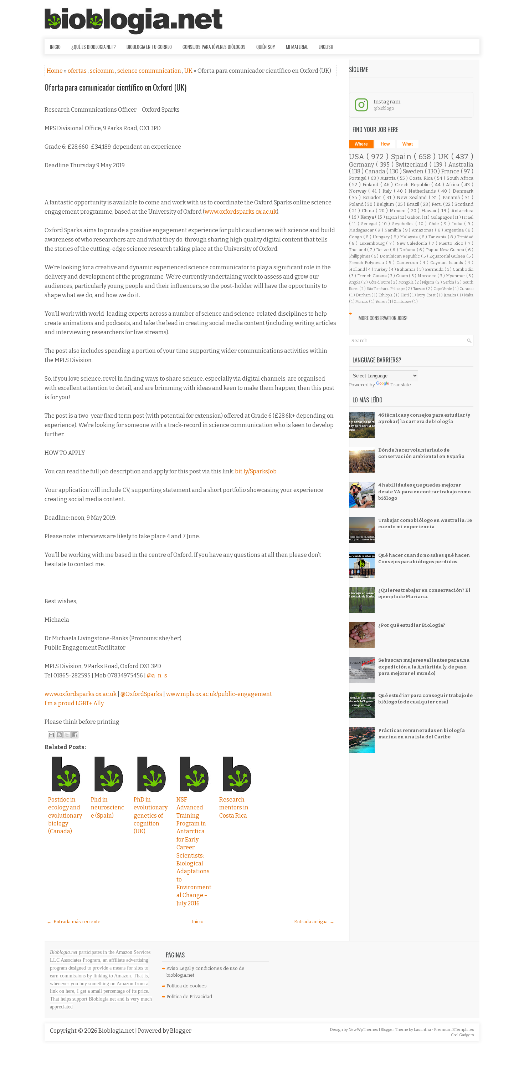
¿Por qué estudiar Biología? (411, 625)
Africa (453, 184)
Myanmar (456, 275)
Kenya (367, 217)
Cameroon (408, 262)
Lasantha (423, 1029)
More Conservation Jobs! (383, 317)
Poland (357, 204)
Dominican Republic (400, 256)
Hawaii (429, 210)
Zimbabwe (403, 301)
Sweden (414, 171)
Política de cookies (186, 985)
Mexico (398, 210)
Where (361, 144)
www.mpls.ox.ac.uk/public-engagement (219, 694)
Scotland (463, 204)
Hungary (382, 236)
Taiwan (419, 288)
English (326, 46)
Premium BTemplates (454, 1029)
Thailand (358, 249)
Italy (388, 191)
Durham (364, 295)
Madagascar (362, 230)
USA (358, 156)
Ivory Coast (426, 295)
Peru (437, 204)
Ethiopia (386, 295)
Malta (468, 295)
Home (55, 70)
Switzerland (413, 164)
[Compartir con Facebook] (74, 734)
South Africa (460, 178)
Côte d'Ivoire (380, 282)
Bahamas (407, 269)
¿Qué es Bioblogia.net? (93, 46)
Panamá (452, 197)
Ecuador (373, 197)
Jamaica (450, 295)
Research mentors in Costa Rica (233, 807)
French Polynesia (367, 262)
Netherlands (423, 191)
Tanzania (438, 236)
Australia (460, 164)
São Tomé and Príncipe (386, 288)
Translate (400, 384)
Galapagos (442, 217)
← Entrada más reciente (74, 921)
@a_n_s (157, 675)
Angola (355, 282)
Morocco (427, 275)
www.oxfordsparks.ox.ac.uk (241, 211)
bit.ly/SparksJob (256, 471)
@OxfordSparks (141, 694)
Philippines (360, 256)
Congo (356, 236)
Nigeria (428, 282)
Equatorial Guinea (447, 256)
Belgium (385, 204)
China (369, 210)
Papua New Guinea (445, 249)
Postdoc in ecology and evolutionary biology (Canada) (65, 815)
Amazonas (423, 230)
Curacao (466, 288)
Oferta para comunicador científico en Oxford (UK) (115, 87)
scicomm (102, 70)
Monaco (362, 301)
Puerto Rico (452, 243)
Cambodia (463, 269)
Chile (435, 223)
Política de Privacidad (189, 996)
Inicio (55, 46)
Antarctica (462, 210)
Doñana (407, 249)
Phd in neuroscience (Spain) (107, 807)
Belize (383, 249)
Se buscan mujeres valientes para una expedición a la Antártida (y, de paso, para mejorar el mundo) (423, 666)
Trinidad (465, 236)
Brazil (413, 204)
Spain (402, 156)
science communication (149, 70)
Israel (467, 217)
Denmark (463, 191)
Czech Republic (413, 184)
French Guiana (372, 275)
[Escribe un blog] (59, 734)
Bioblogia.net (116, 1030)
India (458, 223)
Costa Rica (421, 178)
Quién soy (265, 46)
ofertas (78, 70)
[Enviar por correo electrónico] (51, 734)
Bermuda (435, 269)
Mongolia (407, 282)
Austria (388, 178)
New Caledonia (412, 243)
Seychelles (403, 223)
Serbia (449, 282)
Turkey (381, 269)
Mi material (297, 46)
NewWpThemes (364, 1029)
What (407, 144)
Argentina (455, 230)
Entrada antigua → (314, 921)
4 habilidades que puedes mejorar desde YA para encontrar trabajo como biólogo (424, 491)
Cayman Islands (447, 262)
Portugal (358, 178)
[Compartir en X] (67, 734)
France (451, 171)
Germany (362, 164)
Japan (392, 217)
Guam (402, 275)
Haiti (405, 295)
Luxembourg (372, 243)
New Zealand (413, 197)
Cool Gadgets (462, 1035)
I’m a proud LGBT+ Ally (74, 703)
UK (189, 70)
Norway (359, 191)
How (385, 144)
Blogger (180, 1030)
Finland (371, 184)
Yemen (381, 301)
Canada (376, 171)
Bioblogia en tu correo (149, 46)
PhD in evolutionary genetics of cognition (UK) (151, 815)
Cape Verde (443, 288)
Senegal (370, 223)
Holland (357, 269)
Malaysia (409, 236)
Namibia (393, 230)
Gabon (414, 217)
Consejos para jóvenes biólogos (214, 46)
